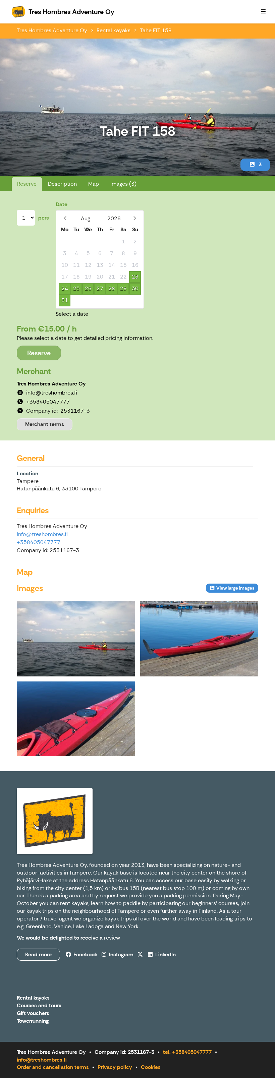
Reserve (27, 183)
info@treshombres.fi (42, 534)
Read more (38, 954)
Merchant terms (44, 424)
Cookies (151, 1067)
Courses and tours (39, 1006)
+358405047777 (38, 542)
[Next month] (134, 218)
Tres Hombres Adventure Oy (52, 30)
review (112, 937)
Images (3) (123, 183)
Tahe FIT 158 (156, 30)
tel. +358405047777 (187, 1052)
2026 (114, 218)
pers (43, 217)
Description (62, 183)
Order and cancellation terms (53, 1067)
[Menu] (263, 11)
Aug (85, 218)
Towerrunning (33, 1021)
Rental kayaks (113, 30)
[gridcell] (64, 242)
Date (61, 204)
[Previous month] (65, 218)
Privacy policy (115, 1067)
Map (93, 183)
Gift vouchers (33, 1013)
